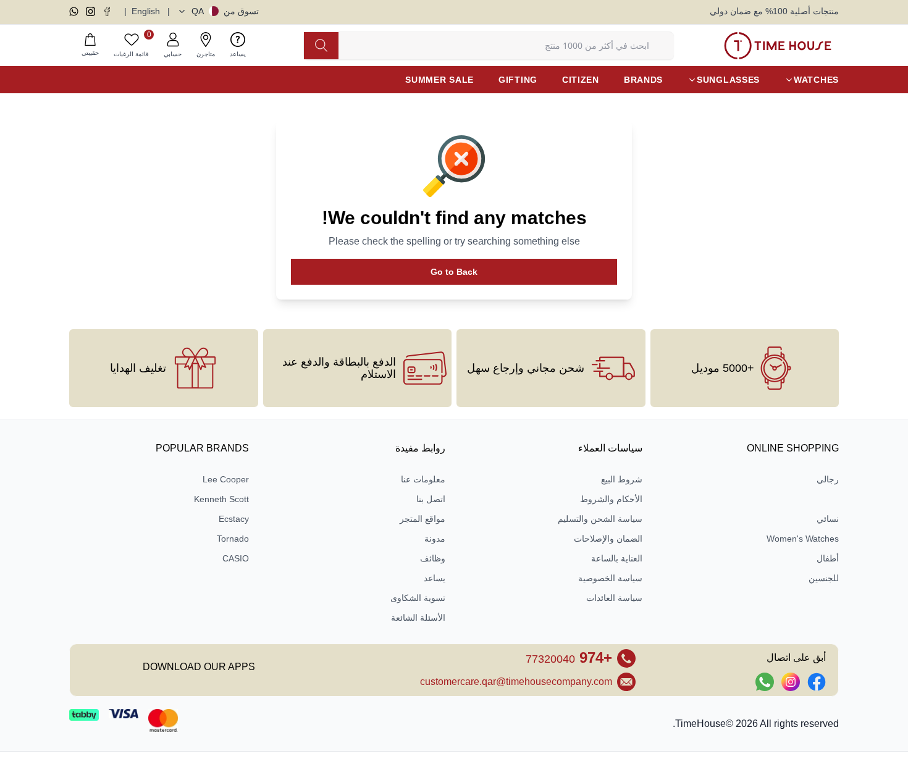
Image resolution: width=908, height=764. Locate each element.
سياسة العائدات (614, 598)
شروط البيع (621, 479)
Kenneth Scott (221, 499)
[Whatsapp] (73, 11)
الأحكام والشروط (611, 499)
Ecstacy (234, 519)
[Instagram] (90, 11)
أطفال (828, 558)
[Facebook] (107, 11)
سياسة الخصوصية (610, 578)
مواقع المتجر (422, 519)
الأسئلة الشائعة (418, 618)
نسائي (828, 519)
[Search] (321, 45)
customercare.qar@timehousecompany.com (516, 681)
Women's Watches (803, 539)
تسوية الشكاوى (417, 598)
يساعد (434, 578)
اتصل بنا (430, 499)
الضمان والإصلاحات (608, 539)
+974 (569, 657)
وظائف (432, 558)
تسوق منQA (225, 11)
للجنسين (824, 578)
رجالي (828, 479)
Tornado (233, 539)
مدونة (434, 539)
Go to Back (454, 272)
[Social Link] (816, 682)
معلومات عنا (423, 479)
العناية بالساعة (616, 558)
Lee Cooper (226, 479)
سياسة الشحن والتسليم (600, 519)
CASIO (235, 558)
